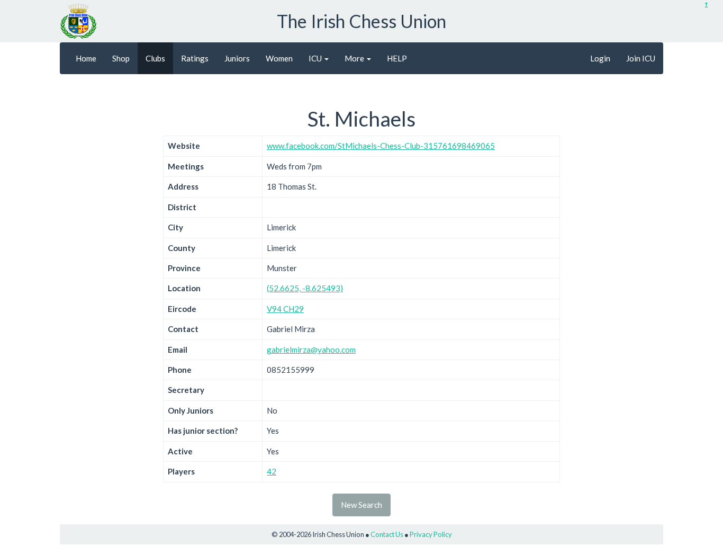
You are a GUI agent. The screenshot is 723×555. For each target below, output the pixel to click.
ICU (316, 58)
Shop (121, 58)
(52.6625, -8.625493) (305, 288)
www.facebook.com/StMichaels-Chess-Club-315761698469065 (381, 145)
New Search (361, 504)
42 (271, 471)
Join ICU (640, 58)
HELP (397, 58)
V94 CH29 (285, 309)
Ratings (195, 58)
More (355, 58)
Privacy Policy (431, 534)
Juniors (237, 58)
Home (86, 58)
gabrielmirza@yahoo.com (311, 349)
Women (279, 58)
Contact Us (386, 534)
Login (600, 58)
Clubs (155, 58)
